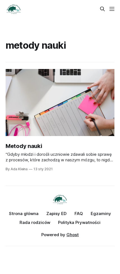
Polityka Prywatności (79, 222)
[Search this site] (102, 8)
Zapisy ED (56, 213)
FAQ (79, 213)
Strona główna (24, 213)
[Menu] (111, 8)
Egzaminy (101, 213)
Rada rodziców (35, 222)
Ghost (72, 234)
